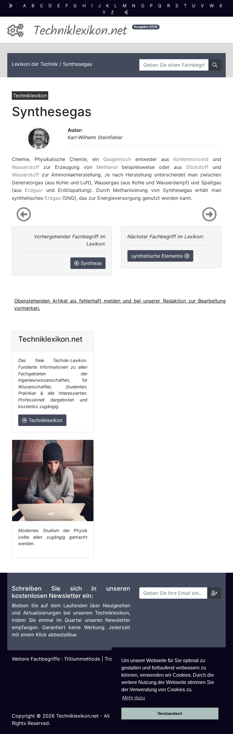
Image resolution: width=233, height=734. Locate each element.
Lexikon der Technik (35, 64)
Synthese (90, 263)
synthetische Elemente (157, 256)
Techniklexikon (44, 420)
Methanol (107, 167)
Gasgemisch (117, 159)
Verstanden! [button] (169, 713)
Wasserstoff (25, 167)
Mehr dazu (133, 697)
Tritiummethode (82, 659)
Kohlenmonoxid (190, 159)
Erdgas (33, 190)
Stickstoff (197, 167)
